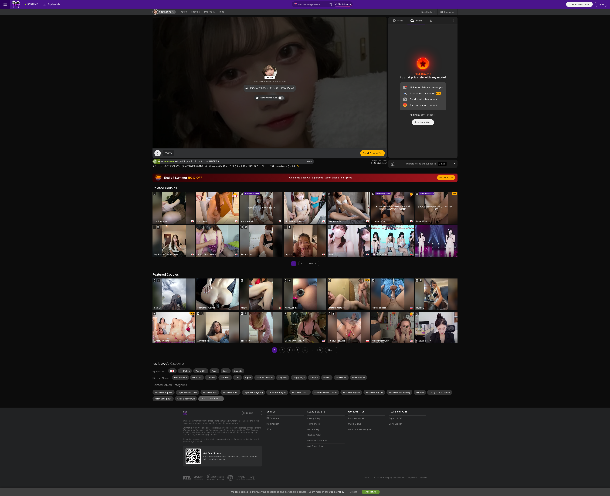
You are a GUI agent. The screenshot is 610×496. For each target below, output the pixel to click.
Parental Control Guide (317, 440)
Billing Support (395, 424)
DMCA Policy (313, 429)
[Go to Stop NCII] (246, 478)
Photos (209, 11)
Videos (195, 11)
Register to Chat (423, 122)
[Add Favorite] (157, 153)
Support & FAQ (395, 418)
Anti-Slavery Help (315, 446)
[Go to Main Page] (16, 4)
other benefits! (428, 115)
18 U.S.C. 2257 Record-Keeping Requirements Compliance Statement (395, 478)
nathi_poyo (159, 363)
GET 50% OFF (446, 178)
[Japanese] (172, 370)
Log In (601, 4)
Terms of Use (313, 424)
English (249, 413)
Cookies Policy (314, 435)
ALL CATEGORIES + (211, 398)
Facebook (274, 418)
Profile (183, 11)
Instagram (274, 424)
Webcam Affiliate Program (360, 429)
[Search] (331, 4)
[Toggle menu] (5, 4)
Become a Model (356, 418)
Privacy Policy (313, 418)
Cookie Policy (336, 492)
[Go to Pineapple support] (230, 478)
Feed (221, 11)
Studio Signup (354, 424)
